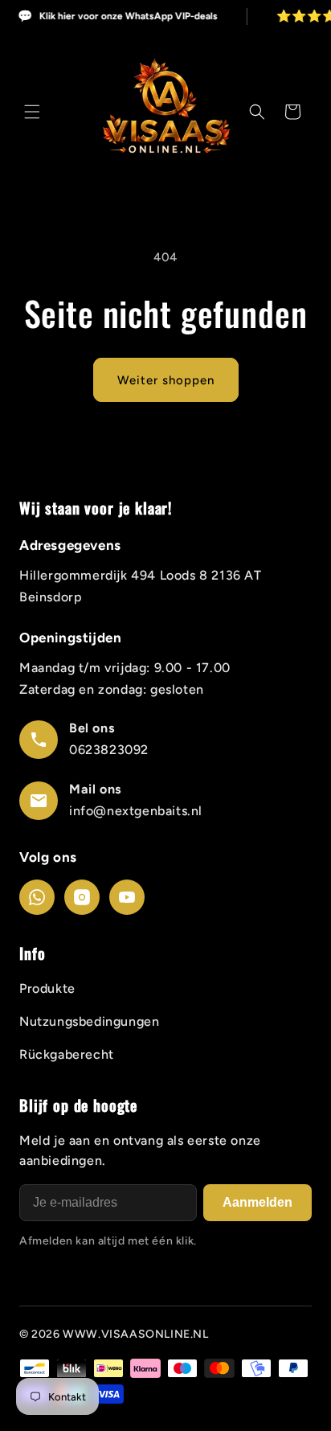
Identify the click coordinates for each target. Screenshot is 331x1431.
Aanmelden (257, 1202)
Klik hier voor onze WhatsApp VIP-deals (128, 16)
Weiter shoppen (166, 380)
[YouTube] (127, 897)
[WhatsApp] (37, 897)
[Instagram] (82, 897)
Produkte (47, 988)
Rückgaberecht (66, 1054)
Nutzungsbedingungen (89, 1021)
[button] (32, 111)
